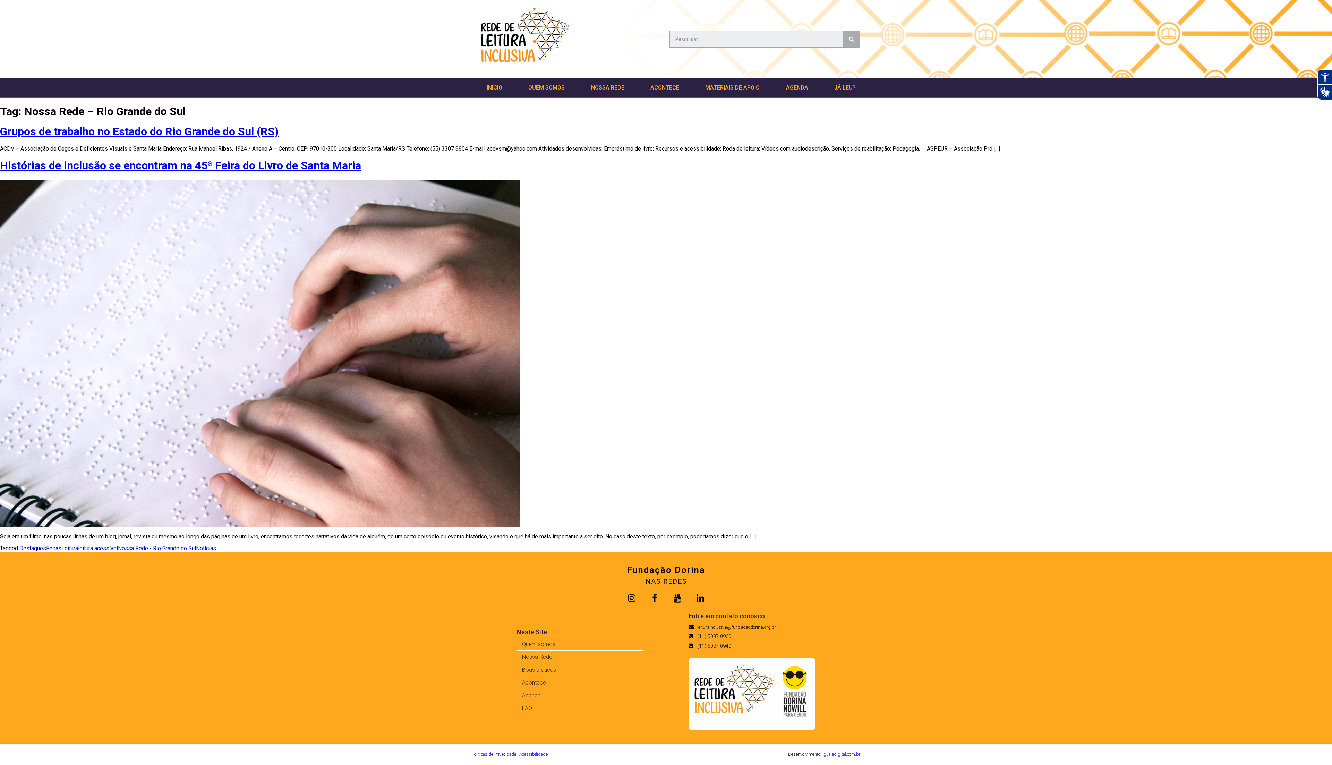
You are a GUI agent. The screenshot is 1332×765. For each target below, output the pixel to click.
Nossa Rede (607, 87)
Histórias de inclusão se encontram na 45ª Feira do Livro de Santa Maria (180, 165)
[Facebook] (654, 598)
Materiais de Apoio (732, 87)
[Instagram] (631, 598)
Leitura (69, 548)
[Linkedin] (700, 598)
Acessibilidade (533, 754)
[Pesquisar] (851, 39)
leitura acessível (98, 548)
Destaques (32, 548)
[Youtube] (677, 598)
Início (494, 87)
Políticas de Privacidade (494, 754)
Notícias (206, 548)
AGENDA (797, 87)
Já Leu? (845, 87)
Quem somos (546, 87)
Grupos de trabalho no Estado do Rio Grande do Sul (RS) (139, 131)
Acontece (664, 87)
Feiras (53, 548)
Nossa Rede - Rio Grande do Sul (157, 548)
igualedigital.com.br (841, 754)
